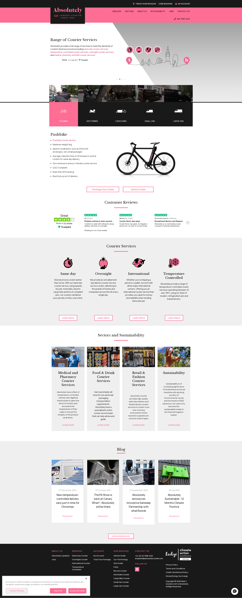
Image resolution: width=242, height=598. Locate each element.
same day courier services (96, 49)
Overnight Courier (80, 559)
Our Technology (121, 559)
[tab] (63, 114)
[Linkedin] (137, 569)
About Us (142, 11)
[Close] (86, 578)
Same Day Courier (80, 555)
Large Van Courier (121, 586)
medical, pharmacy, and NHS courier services (74, 55)
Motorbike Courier (121, 574)
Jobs (171, 11)
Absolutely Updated (60, 555)
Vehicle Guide (120, 555)
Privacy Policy (172, 565)
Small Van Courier (121, 582)
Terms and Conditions (175, 568)
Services (116, 11)
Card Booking (166, 4)
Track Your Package (146, 4)
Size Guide (118, 563)
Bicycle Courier (120, 571)
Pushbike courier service (64, 140)
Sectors (129, 11)
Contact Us (183, 11)
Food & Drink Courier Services (103, 377)
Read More (68, 516)
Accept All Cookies (77, 591)
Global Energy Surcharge (177, 576)
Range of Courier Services (73, 40)
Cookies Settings (17, 591)
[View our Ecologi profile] (178, 555)
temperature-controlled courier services (69, 52)
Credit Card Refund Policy (177, 572)
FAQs (116, 567)
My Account (184, 4)
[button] (117, 79)
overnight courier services (101, 52)
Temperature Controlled (78, 568)
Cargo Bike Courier (122, 578)
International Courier (81, 563)
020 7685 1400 (183, 19)
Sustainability (157, 11)
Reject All (58, 591)
